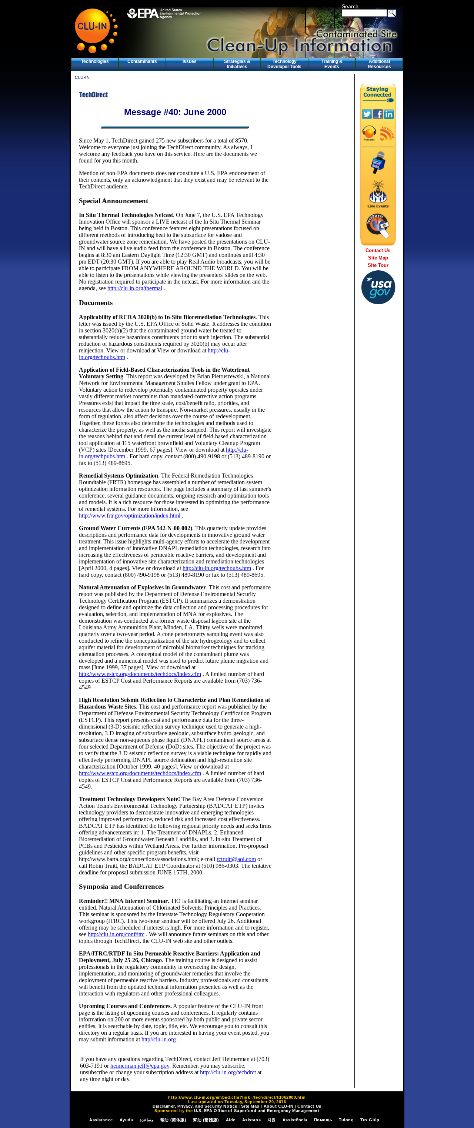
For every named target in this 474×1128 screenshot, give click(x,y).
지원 (271, 1120)
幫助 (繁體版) (206, 1120)
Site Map (378, 258)
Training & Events (332, 64)
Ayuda (126, 1120)
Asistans (251, 1120)
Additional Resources (379, 64)
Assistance (101, 1120)
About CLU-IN (279, 1106)
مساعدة (147, 1120)
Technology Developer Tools (284, 64)
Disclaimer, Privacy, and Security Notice (195, 1106)
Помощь (323, 1120)
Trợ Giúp (369, 1120)
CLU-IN (82, 77)
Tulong (346, 1120)
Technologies (95, 61)
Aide (231, 1120)
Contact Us (377, 250)
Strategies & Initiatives (237, 64)
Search (350, 6)
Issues (190, 61)
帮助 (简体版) (173, 1120)
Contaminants (142, 61)
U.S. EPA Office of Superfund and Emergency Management (257, 1110)
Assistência (295, 1120)
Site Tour (378, 265)
